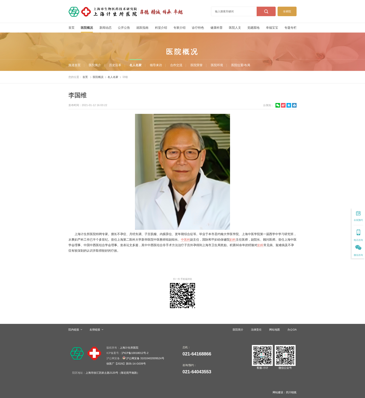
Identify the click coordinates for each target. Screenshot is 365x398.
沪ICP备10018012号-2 (127, 352)
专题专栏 (290, 27)
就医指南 (142, 27)
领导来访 (156, 65)
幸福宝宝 (272, 27)
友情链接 (95, 329)
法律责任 (256, 329)
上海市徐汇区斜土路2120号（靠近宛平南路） (113, 372)
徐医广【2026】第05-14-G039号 (126, 363)
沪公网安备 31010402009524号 (135, 358)
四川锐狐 (291, 392)
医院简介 (95, 65)
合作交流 (176, 65)
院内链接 (73, 329)
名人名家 (135, 65)
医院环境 (217, 65)
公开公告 (124, 27)
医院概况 (87, 27)
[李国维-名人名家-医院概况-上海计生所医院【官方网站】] (125, 11)
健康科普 (216, 27)
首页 (71, 27)
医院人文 (235, 27)
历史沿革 (115, 65)
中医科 (185, 239)
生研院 (287, 11)
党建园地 (253, 27)
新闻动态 (105, 27)
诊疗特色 (198, 27)
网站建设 (278, 392)
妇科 (233, 239)
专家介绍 (179, 27)
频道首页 (74, 65)
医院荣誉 (196, 65)
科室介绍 (161, 27)
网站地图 (274, 329)
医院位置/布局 (240, 65)
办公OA (292, 329)
